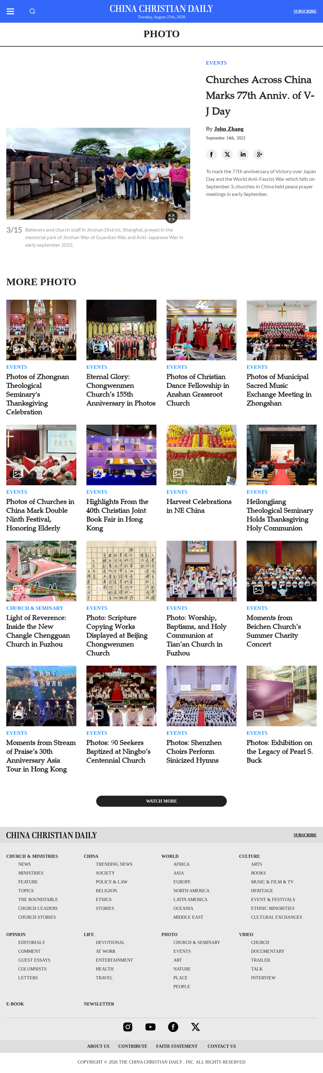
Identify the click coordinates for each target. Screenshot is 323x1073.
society (105, 873)
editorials (31, 942)
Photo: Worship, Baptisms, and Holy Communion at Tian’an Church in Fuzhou (196, 635)
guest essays (34, 960)
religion (106, 890)
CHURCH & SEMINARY (34, 608)
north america (191, 890)
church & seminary (196, 942)
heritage (262, 890)
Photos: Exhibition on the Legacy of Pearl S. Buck (280, 751)
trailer (260, 960)
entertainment (114, 960)
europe (182, 882)
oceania (183, 908)
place (180, 978)
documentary (268, 951)
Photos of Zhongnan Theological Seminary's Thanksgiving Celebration (37, 394)
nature (182, 969)
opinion (16, 934)
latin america (190, 899)
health (105, 969)
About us (98, 1046)
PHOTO (162, 33)
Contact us (221, 1046)
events (182, 951)
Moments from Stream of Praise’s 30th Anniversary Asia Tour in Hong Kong (41, 755)
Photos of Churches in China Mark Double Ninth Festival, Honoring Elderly (40, 514)
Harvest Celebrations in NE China (199, 506)
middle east (188, 917)
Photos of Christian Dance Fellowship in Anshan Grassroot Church (198, 389)
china (91, 856)
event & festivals (273, 899)
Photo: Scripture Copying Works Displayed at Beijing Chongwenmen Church (117, 635)
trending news (114, 864)
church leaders (38, 908)
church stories (37, 917)
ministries (31, 873)
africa (181, 864)
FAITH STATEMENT (176, 1046)
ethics (104, 899)
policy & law (111, 882)
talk (257, 969)
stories (105, 908)
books (258, 873)
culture (249, 856)
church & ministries (32, 856)
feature (28, 882)
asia (178, 873)
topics (26, 890)
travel (104, 978)
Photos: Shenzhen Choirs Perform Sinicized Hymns (194, 751)
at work (106, 951)
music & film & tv (272, 882)
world (170, 856)
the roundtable (38, 899)
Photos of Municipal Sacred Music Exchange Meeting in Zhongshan (279, 389)
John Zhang (229, 129)
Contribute (132, 1046)
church (260, 942)
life (89, 934)
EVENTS (216, 63)
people (181, 986)
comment (29, 951)
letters (28, 978)
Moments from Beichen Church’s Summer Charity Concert (274, 630)
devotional (110, 942)
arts (256, 864)
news (24, 864)
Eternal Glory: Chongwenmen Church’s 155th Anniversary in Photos (121, 389)
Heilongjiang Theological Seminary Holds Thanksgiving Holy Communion (280, 514)
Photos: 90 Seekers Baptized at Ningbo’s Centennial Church (118, 751)
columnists (32, 969)
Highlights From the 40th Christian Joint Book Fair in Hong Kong (117, 514)
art (177, 960)
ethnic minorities (273, 908)
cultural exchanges (276, 917)
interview (263, 978)
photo (170, 934)
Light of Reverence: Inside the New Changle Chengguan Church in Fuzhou (38, 630)
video (246, 934)
